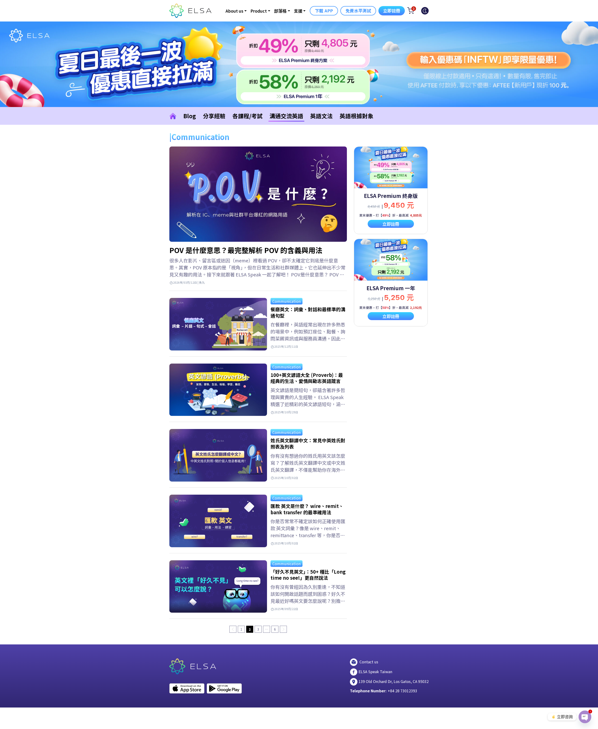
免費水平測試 (358, 10)
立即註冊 (391, 10)
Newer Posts (232, 629)
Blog (189, 116)
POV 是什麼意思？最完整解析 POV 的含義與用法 (245, 250)
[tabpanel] (391, 190)
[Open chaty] (585, 717)
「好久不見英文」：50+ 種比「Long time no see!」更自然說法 (308, 574)
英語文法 (321, 116)
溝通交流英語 (286, 116)
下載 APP (324, 10)
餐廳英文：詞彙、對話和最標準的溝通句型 (308, 312)
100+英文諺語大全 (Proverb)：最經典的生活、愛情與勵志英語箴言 (307, 378)
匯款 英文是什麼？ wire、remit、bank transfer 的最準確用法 (307, 509)
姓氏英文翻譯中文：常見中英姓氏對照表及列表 (308, 443)
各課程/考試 (247, 116)
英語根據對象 (356, 116)
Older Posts (283, 629)
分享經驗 (214, 116)
